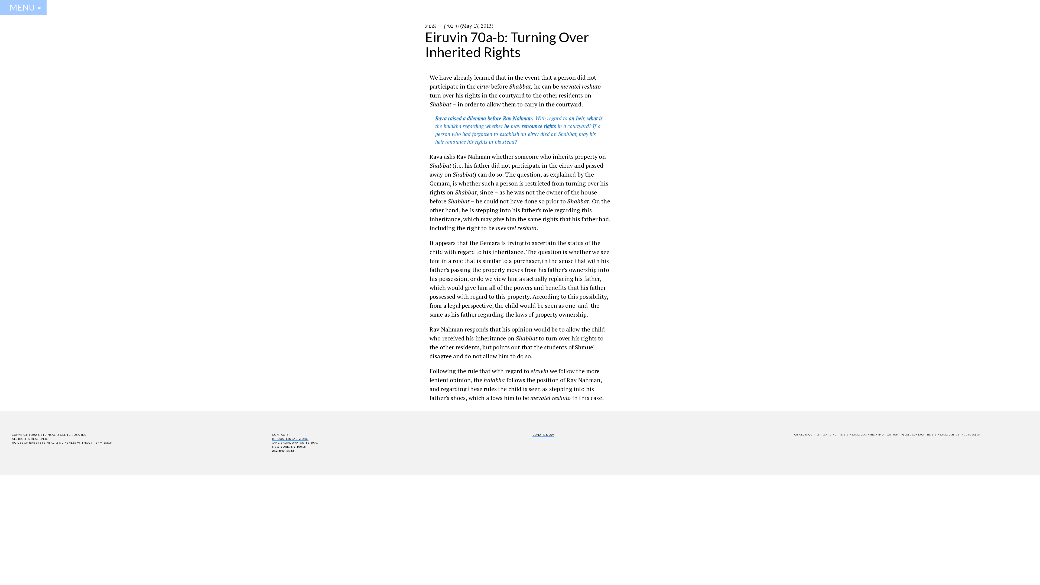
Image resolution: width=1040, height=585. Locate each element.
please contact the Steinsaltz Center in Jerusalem (941, 434)
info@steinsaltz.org (290, 438)
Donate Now (543, 434)
